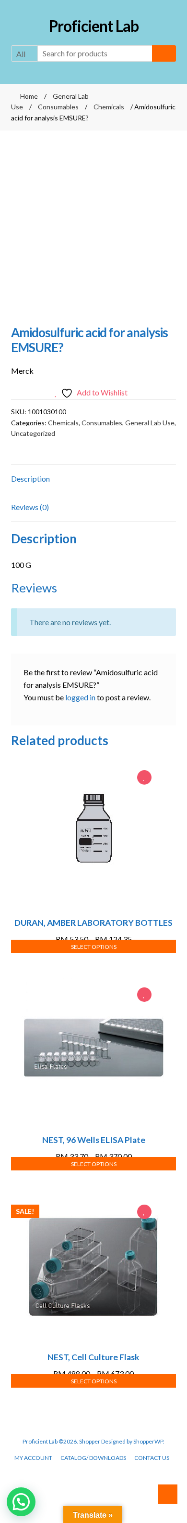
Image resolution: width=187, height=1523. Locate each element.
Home (29, 96)
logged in (80, 697)
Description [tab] (30, 478)
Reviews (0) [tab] (30, 507)
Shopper (89, 1441)
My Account (33, 1457)
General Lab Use (150, 423)
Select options (94, 946)
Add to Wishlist (144, 778)
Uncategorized (33, 433)
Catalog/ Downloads (93, 1457)
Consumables (58, 107)
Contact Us (151, 1457)
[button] (21, 1501)
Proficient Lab (94, 25)
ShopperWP (148, 1441)
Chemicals (109, 107)
